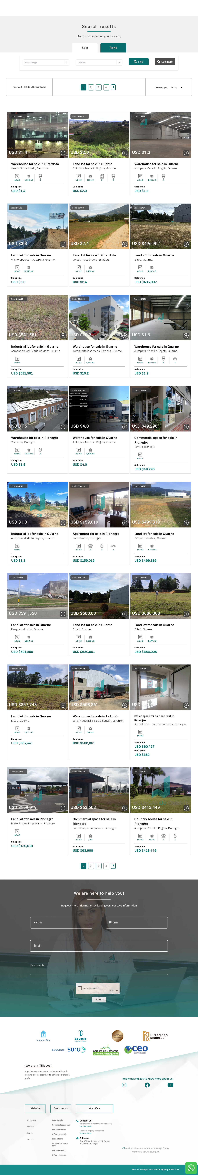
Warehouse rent (59, 1150)
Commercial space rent (60, 1145)
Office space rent (59, 1155)
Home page (31, 1120)
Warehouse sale (59, 1130)
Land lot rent (57, 1139)
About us (30, 1127)
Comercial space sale (61, 1125)
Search (29, 1133)
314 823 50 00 (85, 1133)
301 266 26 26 (85, 1126)
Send (99, 999)
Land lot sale (57, 1120)
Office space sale (59, 1134)
